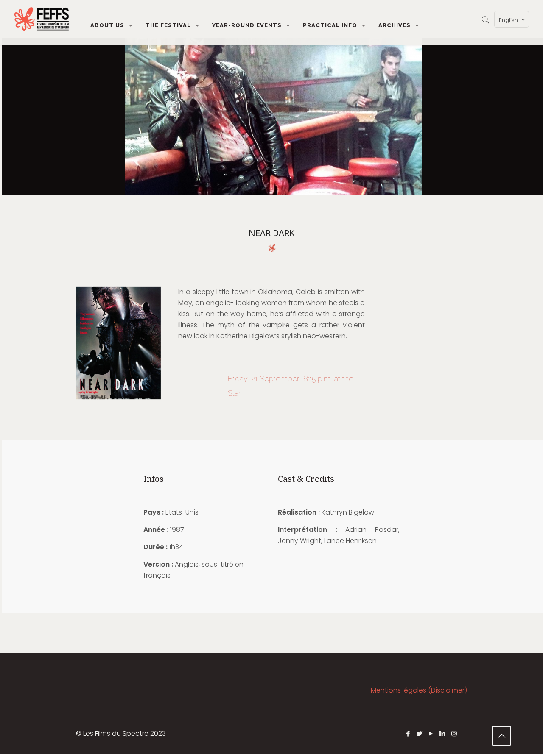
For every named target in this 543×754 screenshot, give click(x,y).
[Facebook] (408, 733)
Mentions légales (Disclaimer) (419, 690)
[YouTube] (431, 733)
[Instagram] (454, 733)
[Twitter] (419, 733)
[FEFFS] (41, 19)
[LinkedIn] (442, 733)
